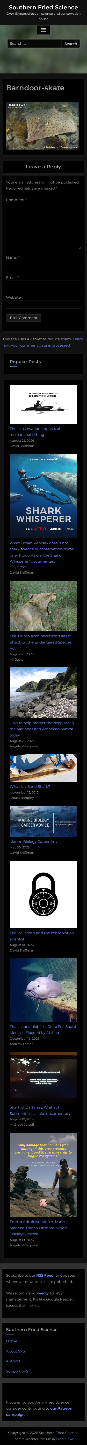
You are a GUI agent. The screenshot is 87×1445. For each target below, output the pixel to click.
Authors (13, 1361)
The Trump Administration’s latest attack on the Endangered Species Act (41, 642)
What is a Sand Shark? (30, 786)
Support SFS (17, 1371)
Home (11, 1341)
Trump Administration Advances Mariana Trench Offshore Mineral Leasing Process (39, 1227)
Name (13, 257)
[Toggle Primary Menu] (43, 30)
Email (12, 277)
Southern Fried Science (43, 7)
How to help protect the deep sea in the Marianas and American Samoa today (42, 729)
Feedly (42, 1293)
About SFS (15, 1351)
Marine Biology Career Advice (36, 841)
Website (13, 297)
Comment (16, 199)
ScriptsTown (65, 1439)
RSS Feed (44, 1275)
